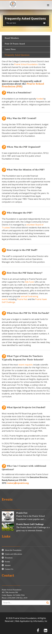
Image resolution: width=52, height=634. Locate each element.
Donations (9, 558)
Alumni (8, 565)
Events (7, 562)
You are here (11, 23)
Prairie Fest (22, 299)
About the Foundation (13, 550)
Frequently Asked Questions (17, 55)
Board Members (12, 38)
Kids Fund (29, 282)
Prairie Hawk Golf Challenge (30, 524)
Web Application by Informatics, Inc (31, 621)
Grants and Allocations (13, 554)
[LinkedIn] (45, 630)
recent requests (25, 364)
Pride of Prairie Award (15, 43)
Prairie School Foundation (26, 64)
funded (40, 98)
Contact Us (9, 569)
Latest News (10, 49)
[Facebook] (38, 630)
